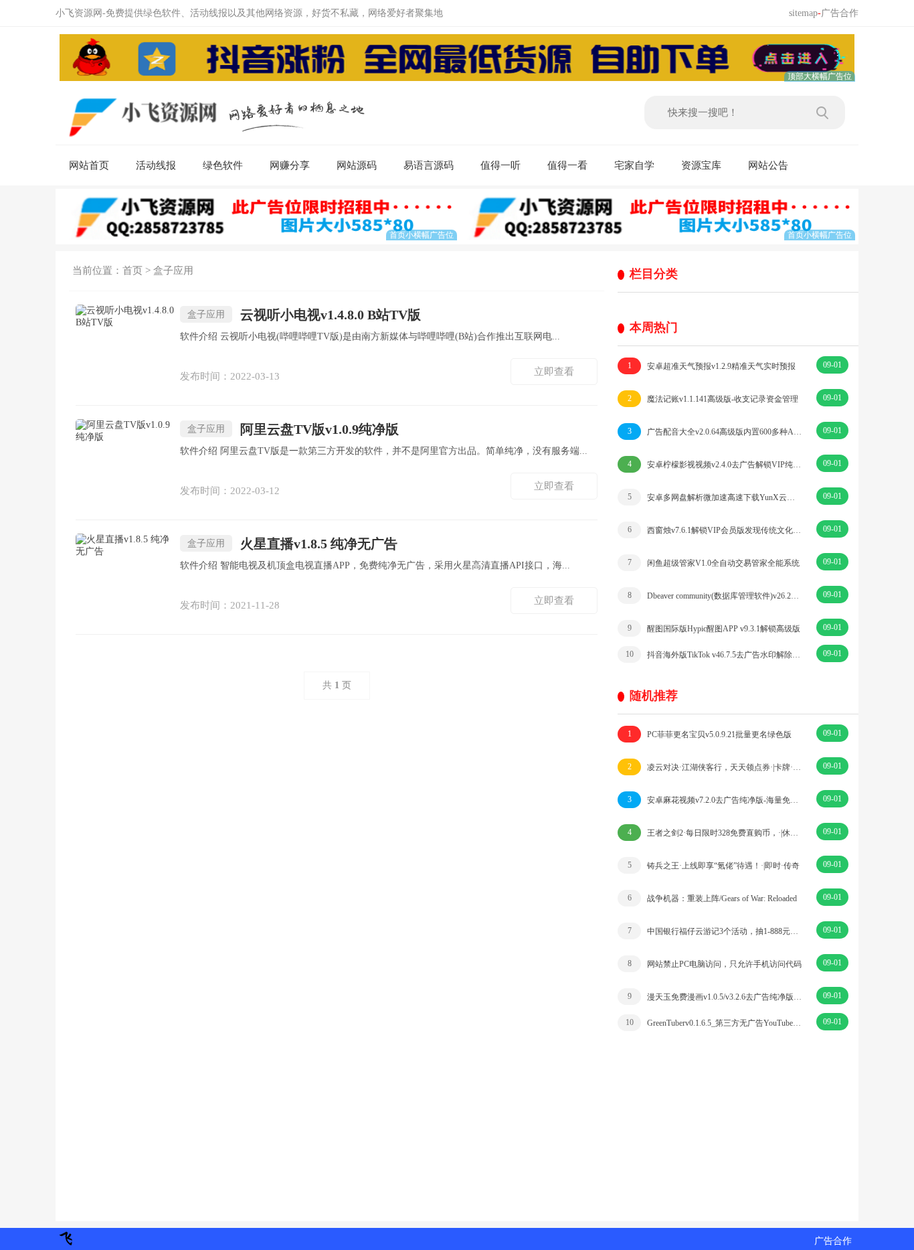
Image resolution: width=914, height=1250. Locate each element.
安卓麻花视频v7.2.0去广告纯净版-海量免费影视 (715, 800)
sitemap (803, 13)
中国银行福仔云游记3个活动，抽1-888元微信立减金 (715, 931)
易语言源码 (428, 165)
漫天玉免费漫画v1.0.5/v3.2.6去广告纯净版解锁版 (715, 997)
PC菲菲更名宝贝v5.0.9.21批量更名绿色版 (710, 734)
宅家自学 (634, 165)
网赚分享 (290, 165)
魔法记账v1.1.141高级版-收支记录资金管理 (713, 399)
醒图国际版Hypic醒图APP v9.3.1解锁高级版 (714, 628)
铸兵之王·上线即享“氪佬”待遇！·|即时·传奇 (714, 865)
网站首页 (89, 165)
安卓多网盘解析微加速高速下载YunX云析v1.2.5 (715, 497)
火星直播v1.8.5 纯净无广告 (292, 543)
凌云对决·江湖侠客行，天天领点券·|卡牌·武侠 (715, 767)
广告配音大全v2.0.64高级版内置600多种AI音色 (715, 431)
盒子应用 (173, 270)
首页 (132, 270)
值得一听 (500, 165)
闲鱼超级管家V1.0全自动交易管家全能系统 (714, 563)
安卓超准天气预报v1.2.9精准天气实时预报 (712, 366)
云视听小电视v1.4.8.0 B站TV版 (304, 314)
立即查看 (554, 371)
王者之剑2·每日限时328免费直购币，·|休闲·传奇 (715, 833)
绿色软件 (223, 165)
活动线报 (156, 165)
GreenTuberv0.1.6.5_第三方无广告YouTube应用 (714, 1023)
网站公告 (768, 165)
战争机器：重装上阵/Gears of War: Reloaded (713, 898)
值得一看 (567, 165)
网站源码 (357, 165)
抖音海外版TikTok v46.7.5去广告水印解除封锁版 (714, 654)
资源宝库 (701, 165)
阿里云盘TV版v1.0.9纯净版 (293, 429)
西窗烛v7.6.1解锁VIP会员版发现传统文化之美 (715, 530)
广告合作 (839, 13)
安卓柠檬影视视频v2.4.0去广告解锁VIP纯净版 (715, 464)
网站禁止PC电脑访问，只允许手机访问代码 (715, 964)
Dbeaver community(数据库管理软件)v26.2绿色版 (715, 596)
